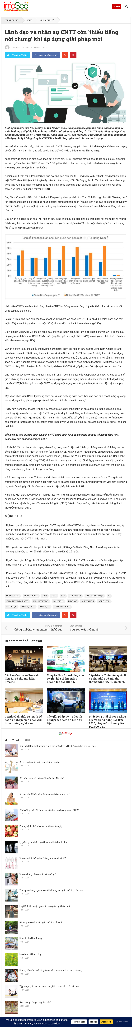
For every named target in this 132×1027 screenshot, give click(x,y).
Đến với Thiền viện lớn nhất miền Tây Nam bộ (41, 778)
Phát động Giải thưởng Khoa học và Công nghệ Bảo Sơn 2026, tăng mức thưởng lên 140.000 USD (107, 721)
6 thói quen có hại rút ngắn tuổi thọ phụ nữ (40, 922)
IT (109, 596)
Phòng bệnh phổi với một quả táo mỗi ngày (40, 826)
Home (29, 20)
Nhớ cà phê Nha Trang (30, 938)
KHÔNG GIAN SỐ (47, 20)
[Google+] (65, 55)
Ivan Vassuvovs (40, 601)
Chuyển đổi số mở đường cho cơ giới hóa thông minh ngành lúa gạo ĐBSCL (65, 678)
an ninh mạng (12, 596)
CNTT (54, 596)
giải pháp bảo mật (94, 596)
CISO (45, 596)
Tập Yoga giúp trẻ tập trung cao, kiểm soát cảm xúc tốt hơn (49, 986)
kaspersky (58, 601)
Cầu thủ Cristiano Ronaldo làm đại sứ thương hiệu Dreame (22, 678)
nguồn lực (11, 607)
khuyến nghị (88, 601)
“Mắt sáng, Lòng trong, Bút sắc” (35, 1002)
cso (63, 596)
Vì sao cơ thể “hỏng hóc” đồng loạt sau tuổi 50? (42, 858)
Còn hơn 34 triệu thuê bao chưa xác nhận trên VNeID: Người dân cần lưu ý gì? (57, 746)
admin (14, 47)
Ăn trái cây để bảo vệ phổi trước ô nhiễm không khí (44, 794)
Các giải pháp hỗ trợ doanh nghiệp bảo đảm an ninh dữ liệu (64, 720)
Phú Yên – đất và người (84, 629)
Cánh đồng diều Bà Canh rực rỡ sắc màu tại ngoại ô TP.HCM (49, 810)
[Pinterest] (73, 55)
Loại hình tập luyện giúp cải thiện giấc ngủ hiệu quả (44, 906)
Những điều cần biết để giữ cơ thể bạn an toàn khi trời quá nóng (50, 970)
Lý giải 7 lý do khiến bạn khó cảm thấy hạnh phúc (43, 842)
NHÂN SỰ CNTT (27, 607)
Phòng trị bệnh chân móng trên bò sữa (38, 629)
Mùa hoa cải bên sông (30, 954)
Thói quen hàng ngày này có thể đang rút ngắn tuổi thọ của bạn (51, 890)
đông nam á (75, 596)
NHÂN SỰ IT (44, 607)
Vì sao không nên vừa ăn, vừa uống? (37, 874)
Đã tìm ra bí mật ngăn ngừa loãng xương (39, 762)
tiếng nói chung (62, 607)
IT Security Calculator (17, 601)
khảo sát (72, 601)
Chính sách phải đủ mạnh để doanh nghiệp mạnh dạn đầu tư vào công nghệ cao (23, 720)
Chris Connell (31, 596)
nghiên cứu (104, 601)
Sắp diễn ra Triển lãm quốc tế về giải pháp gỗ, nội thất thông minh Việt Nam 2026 (107, 678)
